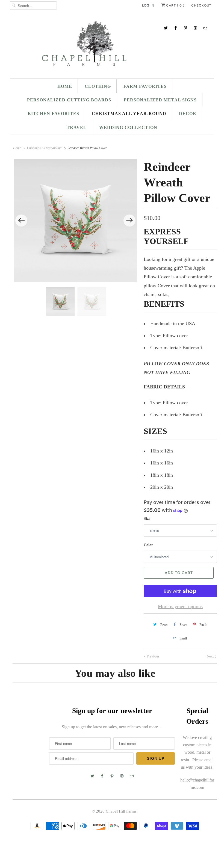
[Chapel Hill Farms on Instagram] (195, 28)
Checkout (201, 5)
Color (148, 545)
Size (147, 519)
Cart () (174, 5)
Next (211, 656)
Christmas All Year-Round (129, 113)
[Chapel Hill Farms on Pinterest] (185, 28)
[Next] (129, 221)
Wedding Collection (128, 127)
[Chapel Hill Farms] (112, 46)
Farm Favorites (145, 86)
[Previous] (21, 221)
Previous (153, 656)
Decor (187, 113)
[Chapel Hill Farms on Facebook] (175, 28)
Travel (77, 127)
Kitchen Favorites (53, 113)
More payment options (180, 606)
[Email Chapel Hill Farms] (205, 28)
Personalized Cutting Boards (69, 100)
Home (64, 86)
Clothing (98, 86)
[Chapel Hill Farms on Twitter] (165, 28)
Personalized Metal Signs (160, 100)
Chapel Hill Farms (121, 811)
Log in (148, 5)
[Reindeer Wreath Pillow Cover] (75, 220)
